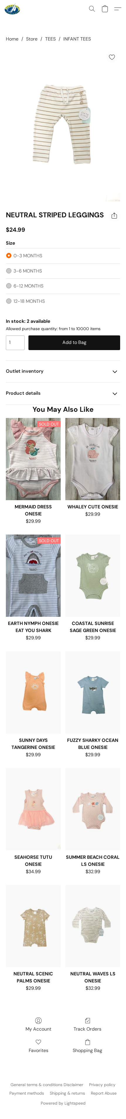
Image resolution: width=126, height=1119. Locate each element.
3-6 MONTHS (27, 271)
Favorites (38, 1050)
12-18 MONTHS (29, 301)
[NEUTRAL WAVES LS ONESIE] (92, 926)
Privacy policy (102, 1084)
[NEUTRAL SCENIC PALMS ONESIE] (33, 926)
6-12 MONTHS (28, 286)
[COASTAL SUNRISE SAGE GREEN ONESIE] (92, 576)
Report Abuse (104, 1093)
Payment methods (26, 1093)
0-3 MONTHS (27, 256)
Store (32, 39)
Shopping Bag (87, 1050)
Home (12, 39)
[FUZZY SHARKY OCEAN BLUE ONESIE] (92, 692)
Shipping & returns (67, 1093)
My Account (38, 1029)
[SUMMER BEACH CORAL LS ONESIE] (92, 809)
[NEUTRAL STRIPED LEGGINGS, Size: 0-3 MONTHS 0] (63, 125)
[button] (13, 9)
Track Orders (87, 1029)
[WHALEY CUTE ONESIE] (92, 459)
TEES (50, 39)
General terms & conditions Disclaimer (47, 1084)
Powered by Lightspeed (63, 1103)
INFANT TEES (77, 39)
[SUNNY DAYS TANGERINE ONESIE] (33, 692)
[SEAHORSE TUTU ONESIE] (33, 809)
